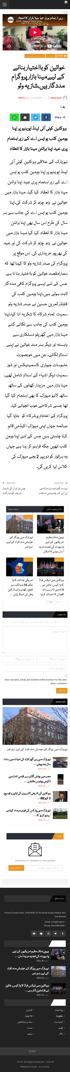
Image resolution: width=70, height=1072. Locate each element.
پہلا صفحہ (59, 1010)
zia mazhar (44, 1066)
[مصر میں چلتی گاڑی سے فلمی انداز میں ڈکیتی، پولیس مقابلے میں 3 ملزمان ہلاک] (60, 779)
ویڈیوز (30, 1034)
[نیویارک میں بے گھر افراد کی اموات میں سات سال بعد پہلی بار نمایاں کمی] (60, 762)
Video (60, 56)
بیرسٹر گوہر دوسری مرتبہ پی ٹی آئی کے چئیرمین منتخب (52, 491)
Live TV (28, 1016)
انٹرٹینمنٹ (58, 1022)
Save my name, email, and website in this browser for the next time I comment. (36, 681)
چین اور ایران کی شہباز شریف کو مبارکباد (14, 491)
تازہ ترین (29, 1010)
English (59, 1016)
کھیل (61, 1028)
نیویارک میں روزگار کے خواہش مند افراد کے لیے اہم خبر (37, 749)
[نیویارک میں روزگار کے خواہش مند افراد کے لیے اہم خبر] (19, 524)
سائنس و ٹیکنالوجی (24, 1022)
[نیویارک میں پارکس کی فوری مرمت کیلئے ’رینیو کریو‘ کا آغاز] (60, 813)
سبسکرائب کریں (16, 867)
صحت (29, 1028)
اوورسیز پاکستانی (35, 56)
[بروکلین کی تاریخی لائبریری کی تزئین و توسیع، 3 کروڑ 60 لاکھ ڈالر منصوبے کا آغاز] (60, 796)
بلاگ (61, 1034)
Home (32, 1051)
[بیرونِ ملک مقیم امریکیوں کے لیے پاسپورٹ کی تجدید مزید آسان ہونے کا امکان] (50, 524)
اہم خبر (51, 56)
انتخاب (59, 517)
